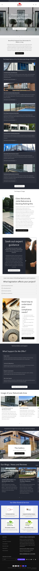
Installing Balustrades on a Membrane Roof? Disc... (9, 480)
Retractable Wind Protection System (11, 153)
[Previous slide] (17, 36)
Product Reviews (5, 550)
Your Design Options (19, 186)
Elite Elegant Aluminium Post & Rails (11, 113)
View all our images (19, 453)
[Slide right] (22, 423)
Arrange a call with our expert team (19, 386)
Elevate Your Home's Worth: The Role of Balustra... (27, 480)
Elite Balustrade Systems (13, 567)
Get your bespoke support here (19, 28)
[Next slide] (22, 36)
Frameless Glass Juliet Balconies (10, 72)
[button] (2, 4)
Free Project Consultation (7, 541)
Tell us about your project (14, 270)
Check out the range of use (22, 230)
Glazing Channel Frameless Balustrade (12, 133)
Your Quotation (5, 543)
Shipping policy (29, 567)
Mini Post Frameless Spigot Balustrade (12, 92)
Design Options (5, 548)
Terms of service (34, 567)
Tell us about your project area (27, 338)
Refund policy (24, 567)
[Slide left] (17, 423)
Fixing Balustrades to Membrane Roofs (7, 408)
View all (37, 465)
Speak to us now (19, 53)
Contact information (33, 568)
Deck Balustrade (24, 408)
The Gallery (4, 539)
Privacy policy (19, 567)
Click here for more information (9, 79)
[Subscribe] (16, 559)
